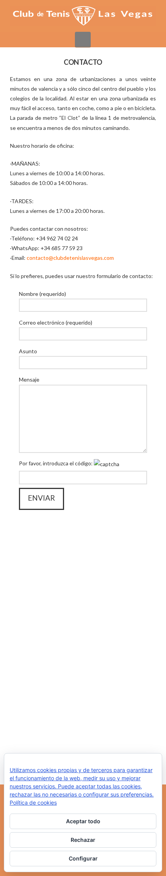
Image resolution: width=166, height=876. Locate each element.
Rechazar (83, 839)
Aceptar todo (83, 821)
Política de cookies (33, 802)
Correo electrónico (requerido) (55, 322)
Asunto (28, 351)
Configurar (83, 858)
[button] (83, 39)
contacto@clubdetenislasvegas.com (70, 257)
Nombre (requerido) (42, 293)
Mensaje (29, 379)
